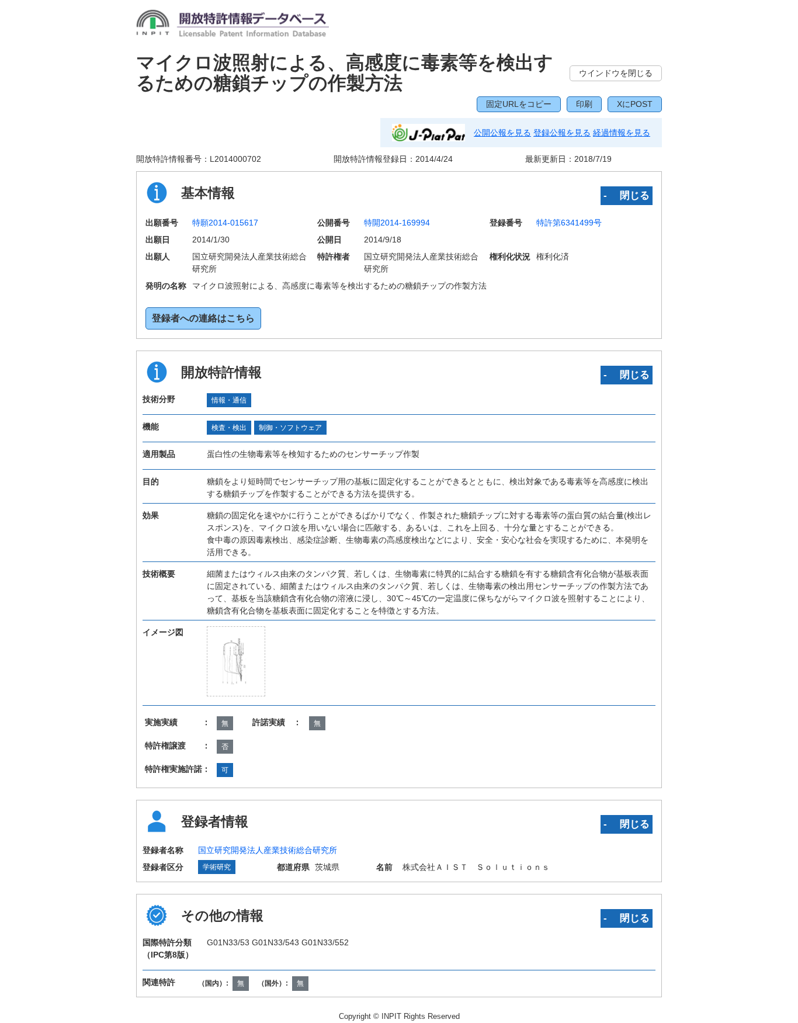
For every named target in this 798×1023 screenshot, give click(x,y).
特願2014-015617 (225, 222)
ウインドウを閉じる (616, 73)
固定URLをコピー (518, 104)
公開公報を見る (502, 132)
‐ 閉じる (626, 195)
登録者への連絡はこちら (203, 318)
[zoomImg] (236, 661)
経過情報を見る (621, 132)
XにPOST (635, 104)
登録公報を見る (562, 132)
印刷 (584, 104)
